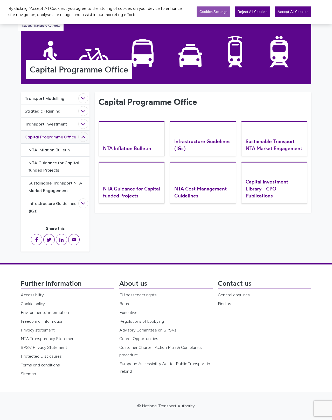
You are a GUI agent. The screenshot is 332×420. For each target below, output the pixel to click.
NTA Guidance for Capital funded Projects (54, 166)
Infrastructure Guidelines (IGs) (52, 207)
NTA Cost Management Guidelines (200, 192)
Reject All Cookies (252, 12)
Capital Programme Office (50, 136)
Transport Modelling (44, 98)
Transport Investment (46, 124)
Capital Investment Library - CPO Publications (267, 189)
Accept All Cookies (293, 12)
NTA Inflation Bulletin (49, 149)
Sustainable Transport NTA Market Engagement (55, 186)
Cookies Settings (213, 12)
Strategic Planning (42, 111)
